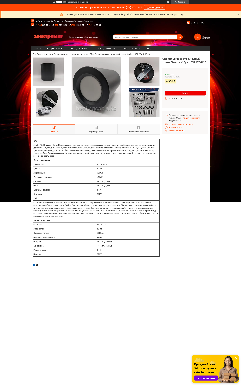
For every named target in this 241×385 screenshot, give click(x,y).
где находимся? (154, 7)
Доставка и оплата (132, 49)
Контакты (83, 49)
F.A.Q (149, 49)
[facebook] (34, 265)
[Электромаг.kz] (48, 37)
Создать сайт (73, 2)
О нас (71, 49)
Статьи (97, 49)
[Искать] (180, 37)
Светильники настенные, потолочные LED (73, 54)
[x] (37, 265)
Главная (37, 49)
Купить (185, 93)
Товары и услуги (54, 49)
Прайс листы (112, 49)
